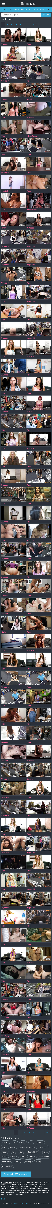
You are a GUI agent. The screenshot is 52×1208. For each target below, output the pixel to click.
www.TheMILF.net (22, 1203)
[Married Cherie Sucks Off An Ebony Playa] (13, 200)
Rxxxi (33, 9)
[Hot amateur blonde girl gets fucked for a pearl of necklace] (13, 255)
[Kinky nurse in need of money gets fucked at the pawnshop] (13, 274)
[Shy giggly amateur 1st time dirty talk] (13, 513)
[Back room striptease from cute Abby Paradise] (13, 1009)
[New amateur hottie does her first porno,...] (13, 660)
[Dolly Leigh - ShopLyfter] (39, 421)
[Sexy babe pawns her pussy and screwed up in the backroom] (13, 421)
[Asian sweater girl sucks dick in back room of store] (13, 1045)
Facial (22, 1156)
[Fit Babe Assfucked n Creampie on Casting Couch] (39, 1119)
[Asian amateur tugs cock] (39, 164)
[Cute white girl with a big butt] (39, 35)
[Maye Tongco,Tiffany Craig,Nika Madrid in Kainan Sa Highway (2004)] (13, 972)
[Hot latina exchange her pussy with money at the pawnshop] (39, 72)
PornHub (4, 191)
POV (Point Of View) (28, 1147)
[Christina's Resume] (39, 311)
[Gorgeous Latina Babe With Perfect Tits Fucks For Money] (13, 568)
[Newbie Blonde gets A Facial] (13, 347)
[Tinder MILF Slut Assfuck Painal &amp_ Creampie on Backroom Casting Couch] (39, 347)
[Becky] (13, 954)
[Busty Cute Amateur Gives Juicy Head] (13, 1082)
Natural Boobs (43, 1156)
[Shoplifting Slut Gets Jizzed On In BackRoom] (13, 402)
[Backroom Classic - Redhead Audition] (39, 108)
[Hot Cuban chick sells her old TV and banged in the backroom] (13, 898)
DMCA (3, 1199)
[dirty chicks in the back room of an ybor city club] (13, 862)
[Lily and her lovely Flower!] (39, 366)
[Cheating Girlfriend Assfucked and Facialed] (13, 90)
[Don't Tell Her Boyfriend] (39, 862)
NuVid (29, 99)
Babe (13, 1152)
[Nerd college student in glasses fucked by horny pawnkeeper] (39, 1027)
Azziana (16, 9)
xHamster (5, 173)
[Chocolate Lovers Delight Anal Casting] (13, 35)
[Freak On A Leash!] (13, 53)
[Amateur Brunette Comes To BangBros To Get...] (13, 384)
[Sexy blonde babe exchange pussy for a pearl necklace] (39, 329)
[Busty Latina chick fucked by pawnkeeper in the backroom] (39, 458)
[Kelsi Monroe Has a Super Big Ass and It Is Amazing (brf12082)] (13, 604)
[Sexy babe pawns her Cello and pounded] (39, 770)
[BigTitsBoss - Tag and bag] (39, 182)
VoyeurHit (5, 81)
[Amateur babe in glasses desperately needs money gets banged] (13, 72)
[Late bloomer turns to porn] (13, 1064)
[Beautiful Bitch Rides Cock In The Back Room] (13, 219)
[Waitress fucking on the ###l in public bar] (39, 696)
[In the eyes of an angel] (39, 274)
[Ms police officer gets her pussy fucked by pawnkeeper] (39, 880)
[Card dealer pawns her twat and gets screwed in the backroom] (13, 237)
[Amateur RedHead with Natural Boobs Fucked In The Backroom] (13, 751)
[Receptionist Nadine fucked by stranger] (39, 494)
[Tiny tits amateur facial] (39, 807)
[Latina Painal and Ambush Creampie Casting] (39, 439)
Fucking (28, 1161)
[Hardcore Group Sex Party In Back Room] (13, 1100)
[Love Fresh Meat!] (13, 439)
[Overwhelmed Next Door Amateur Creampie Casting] (39, 751)
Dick (14, 1142)
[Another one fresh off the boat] (39, 788)
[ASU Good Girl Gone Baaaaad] (13, 476)
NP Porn (40, 9)
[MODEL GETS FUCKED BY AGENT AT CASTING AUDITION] (13, 182)
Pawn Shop (6, 1161)
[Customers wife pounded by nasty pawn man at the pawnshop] (39, 549)
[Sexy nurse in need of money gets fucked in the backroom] (39, 255)
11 (29, 24)
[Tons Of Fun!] (13, 458)
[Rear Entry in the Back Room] (13, 311)
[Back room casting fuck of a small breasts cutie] (39, 127)
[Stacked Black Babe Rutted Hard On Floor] (39, 935)
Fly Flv (3, 154)
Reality (4, 1152)
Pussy (23, 1142)
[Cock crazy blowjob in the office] (39, 1100)
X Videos (4, 44)
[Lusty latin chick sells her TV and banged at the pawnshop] (13, 678)
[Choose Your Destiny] (39, 53)
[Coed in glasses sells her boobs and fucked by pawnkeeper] (39, 476)
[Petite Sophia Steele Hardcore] (39, 715)
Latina (30, 1156)
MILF (30, 3)
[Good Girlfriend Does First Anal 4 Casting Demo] (39, 402)
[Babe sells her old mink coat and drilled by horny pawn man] (39, 843)
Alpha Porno (32, 136)
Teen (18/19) (33, 1152)
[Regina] (39, 825)
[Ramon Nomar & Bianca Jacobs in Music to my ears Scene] (39, 623)
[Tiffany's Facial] (39, 1064)
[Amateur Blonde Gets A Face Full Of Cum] (13, 825)
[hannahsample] (39, 954)
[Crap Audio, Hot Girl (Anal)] (13, 843)
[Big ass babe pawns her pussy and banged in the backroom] (39, 292)
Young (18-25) (7, 1166)
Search (46, 15)
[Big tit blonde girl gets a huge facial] (13, 880)
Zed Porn (5, 1018)
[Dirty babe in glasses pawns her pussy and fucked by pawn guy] (13, 733)
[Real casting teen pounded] (13, 127)
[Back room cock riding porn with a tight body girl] (39, 200)
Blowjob (40, 1142)
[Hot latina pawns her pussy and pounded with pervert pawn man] (39, 145)
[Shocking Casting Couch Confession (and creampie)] (39, 219)
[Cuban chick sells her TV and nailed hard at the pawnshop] (13, 549)
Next (35, 24)
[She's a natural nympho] (39, 660)
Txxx (29, 44)
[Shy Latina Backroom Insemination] (39, 641)
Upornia (4, 742)
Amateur (5, 1142)
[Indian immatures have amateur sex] (13, 641)
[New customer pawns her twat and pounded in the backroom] (39, 898)
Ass (3, 1147)
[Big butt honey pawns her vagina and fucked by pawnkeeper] (13, 807)
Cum (22, 1152)
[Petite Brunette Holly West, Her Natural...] (13, 108)
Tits (31, 1142)
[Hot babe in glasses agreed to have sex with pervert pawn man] (39, 237)
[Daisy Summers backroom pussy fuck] (13, 935)
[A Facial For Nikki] (39, 1009)
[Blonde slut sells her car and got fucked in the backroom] (39, 990)
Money (38, 1161)
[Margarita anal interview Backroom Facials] (39, 531)
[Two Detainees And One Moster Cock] (13, 145)
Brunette (12, 1147)
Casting (18, 1161)
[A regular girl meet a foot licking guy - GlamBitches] (39, 586)
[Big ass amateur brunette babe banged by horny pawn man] (13, 770)
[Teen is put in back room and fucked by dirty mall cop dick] (39, 90)
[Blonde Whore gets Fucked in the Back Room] (13, 788)
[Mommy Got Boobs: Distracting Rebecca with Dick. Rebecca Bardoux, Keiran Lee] (39, 604)
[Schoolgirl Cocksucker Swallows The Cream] (39, 1045)
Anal (13, 1156)
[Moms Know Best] (13, 917)
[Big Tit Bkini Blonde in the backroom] (39, 1082)
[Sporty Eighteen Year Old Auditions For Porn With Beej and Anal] (13, 329)
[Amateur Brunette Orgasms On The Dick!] (13, 292)
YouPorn (4, 614)
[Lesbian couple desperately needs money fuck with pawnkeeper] (39, 917)
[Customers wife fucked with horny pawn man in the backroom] (13, 623)
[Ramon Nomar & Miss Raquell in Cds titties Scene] (13, 1119)
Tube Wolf (5, 1054)
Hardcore (44, 1147)
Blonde (4, 1156)
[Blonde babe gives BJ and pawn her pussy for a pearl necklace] (13, 494)
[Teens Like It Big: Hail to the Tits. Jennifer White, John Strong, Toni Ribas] (13, 531)
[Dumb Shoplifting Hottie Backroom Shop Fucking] (13, 586)
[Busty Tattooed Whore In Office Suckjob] (13, 715)
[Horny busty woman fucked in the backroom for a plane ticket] (39, 733)
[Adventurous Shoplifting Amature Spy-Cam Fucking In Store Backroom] (13, 366)
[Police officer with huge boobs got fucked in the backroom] (39, 678)
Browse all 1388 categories (16, 1174)
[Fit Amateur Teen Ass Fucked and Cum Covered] (13, 164)
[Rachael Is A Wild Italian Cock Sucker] (39, 972)
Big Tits (45, 1152)
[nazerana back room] (39, 513)
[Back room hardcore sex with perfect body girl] (13, 1027)
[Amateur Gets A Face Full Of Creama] (39, 568)
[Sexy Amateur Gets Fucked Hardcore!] (39, 384)
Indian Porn (25, 9)
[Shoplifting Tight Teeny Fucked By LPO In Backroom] (13, 990)
